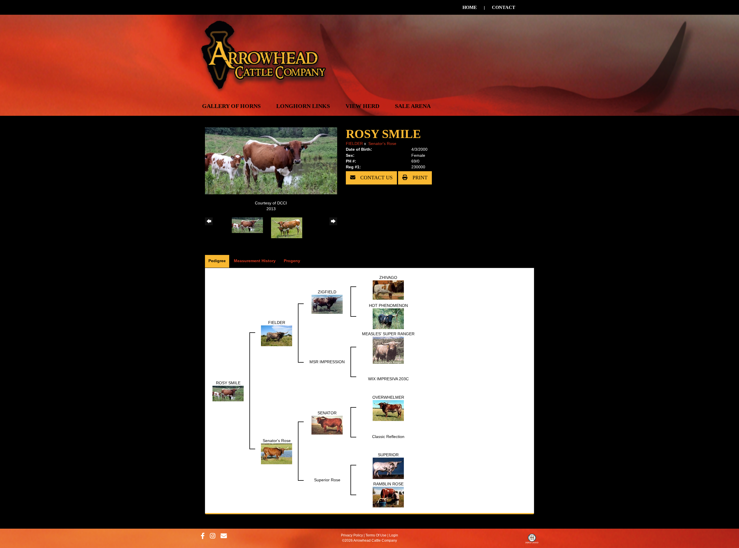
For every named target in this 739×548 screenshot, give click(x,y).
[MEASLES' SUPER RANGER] (388, 350)
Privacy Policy (352, 535)
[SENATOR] (327, 424)
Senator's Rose (382, 143)
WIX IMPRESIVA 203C (388, 378)
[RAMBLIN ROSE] (388, 497)
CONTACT (503, 7)
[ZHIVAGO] (388, 289)
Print (419, 177)
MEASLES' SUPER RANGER (388, 333)
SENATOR (327, 413)
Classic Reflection (388, 436)
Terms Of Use (376, 535)
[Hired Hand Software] (531, 540)
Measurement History (255, 260)
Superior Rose (327, 480)
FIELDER (354, 143)
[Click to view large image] (271, 160)
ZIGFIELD (327, 292)
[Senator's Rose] (276, 453)
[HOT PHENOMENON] (388, 318)
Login (393, 535)
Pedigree (217, 260)
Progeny (292, 260)
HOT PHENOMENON (388, 305)
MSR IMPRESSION (327, 361)
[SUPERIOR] (388, 468)
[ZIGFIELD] (327, 304)
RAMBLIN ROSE (388, 484)
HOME (469, 7)
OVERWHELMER (388, 397)
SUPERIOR (388, 454)
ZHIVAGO (388, 277)
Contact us (376, 177)
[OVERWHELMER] (388, 410)
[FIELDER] (276, 335)
